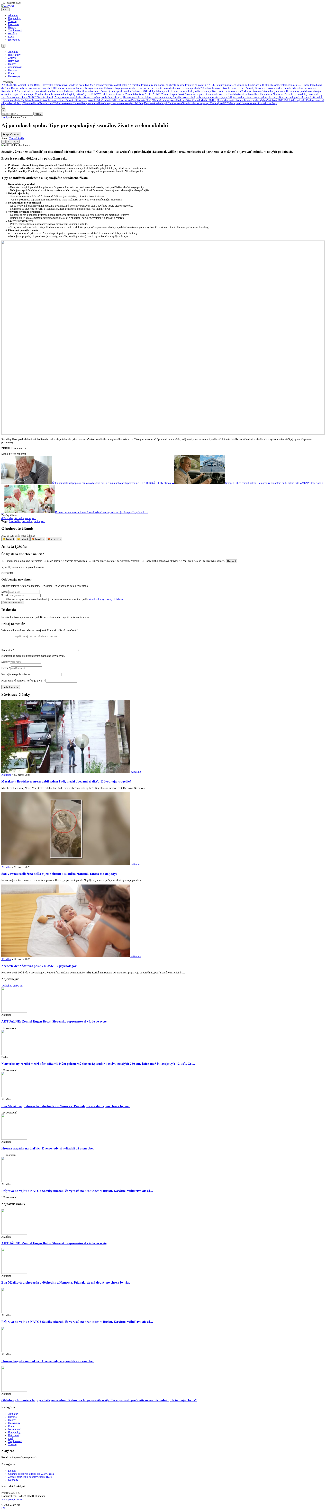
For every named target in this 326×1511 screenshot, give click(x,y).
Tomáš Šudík (16, 138)
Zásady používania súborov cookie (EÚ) (30, 1476)
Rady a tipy (14, 18)
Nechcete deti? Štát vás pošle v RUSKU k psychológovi (39, 966)
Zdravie (12, 21)
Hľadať (38, 114)
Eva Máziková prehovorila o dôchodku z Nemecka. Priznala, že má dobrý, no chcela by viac (134, 85)
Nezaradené (14, 1429)
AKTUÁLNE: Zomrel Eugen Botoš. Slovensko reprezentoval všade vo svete (42, 85)
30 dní (13, 985)
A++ (16, 142)
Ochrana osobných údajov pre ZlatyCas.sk (31, 1473)
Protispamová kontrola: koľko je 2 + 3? (23, 680)
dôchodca (19, 518)
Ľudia (11, 36)
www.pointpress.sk (11, 1499)
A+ (9, 142)
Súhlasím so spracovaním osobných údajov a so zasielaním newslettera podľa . (64, 599)
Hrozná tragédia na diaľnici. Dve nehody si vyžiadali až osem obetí (159, 97)
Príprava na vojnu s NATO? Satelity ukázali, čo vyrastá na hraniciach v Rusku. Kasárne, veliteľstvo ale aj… (243, 85)
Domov (12, 1470)
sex (34, 518)
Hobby (12, 27)
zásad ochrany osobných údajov (106, 599)
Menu (5, 9)
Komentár (7, 650)
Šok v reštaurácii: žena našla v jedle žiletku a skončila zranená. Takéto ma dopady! (59, 874)
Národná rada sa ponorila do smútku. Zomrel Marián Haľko (49, 91)
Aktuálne (13, 15)
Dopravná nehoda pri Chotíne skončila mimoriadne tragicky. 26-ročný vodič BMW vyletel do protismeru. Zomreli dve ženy (78, 94)
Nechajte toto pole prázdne (15, 674)
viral (10, 1438)
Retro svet (13, 24)
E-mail (4, 595)
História (12, 33)
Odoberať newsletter (13, 602)
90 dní (19, 985)
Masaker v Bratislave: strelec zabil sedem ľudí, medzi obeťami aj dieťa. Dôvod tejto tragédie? (66, 781)
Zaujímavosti (15, 30)
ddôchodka (7, 518)
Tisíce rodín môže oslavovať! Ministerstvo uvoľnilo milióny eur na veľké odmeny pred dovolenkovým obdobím (83, 103)
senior (28, 518)
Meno (4, 591)
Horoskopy (14, 39)
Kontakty (13, 1479)
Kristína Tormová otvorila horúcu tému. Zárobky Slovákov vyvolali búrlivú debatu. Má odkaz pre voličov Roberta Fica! (86, 100)
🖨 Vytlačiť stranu (11, 134)
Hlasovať (231, 561)
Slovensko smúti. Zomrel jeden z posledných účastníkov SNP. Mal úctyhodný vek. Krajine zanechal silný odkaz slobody (146, 91)
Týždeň (5, 985)
